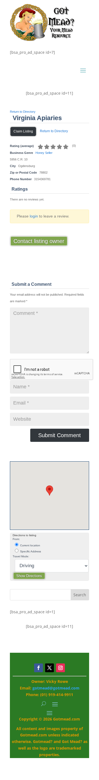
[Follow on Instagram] (60, 667)
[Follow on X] (49, 667)
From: (16, 539)
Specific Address (30, 551)
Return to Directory (22, 111)
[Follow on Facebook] (38, 667)
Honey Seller (44, 152)
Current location (29, 545)
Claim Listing (23, 131)
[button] (49, 490)
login (34, 216)
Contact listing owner (38, 241)
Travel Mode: (21, 556)
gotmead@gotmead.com (55, 688)
